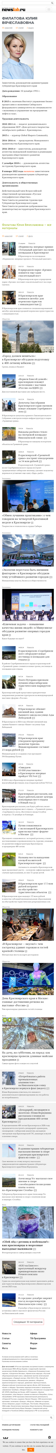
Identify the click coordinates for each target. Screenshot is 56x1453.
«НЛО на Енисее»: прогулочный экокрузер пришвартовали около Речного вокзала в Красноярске (24, 1271)
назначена (29, 171)
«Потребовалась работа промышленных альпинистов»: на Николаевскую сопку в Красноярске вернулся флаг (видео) (25, 1082)
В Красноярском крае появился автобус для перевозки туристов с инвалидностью (31, 300)
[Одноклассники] (50, 1438)
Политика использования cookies (15, 1361)
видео (31, 28)
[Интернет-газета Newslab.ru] (13, 9)
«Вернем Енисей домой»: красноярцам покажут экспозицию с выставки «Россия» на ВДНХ (33, 383)
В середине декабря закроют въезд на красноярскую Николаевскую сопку (35, 1301)
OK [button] (30, 1449)
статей (21, 28)
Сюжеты (6, 1343)
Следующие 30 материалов (28, 1321)
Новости (31, 243)
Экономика (6, 478)
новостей (8, 28)
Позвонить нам (36, 1430)
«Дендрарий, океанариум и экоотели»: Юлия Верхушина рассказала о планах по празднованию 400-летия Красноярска (26, 1115)
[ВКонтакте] (24, 1438)
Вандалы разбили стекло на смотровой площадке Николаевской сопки (32, 434)
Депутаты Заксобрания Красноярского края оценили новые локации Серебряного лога (35, 407)
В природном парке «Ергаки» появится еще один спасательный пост (35, 272)
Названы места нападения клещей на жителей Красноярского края (33, 860)
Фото (4, 1016)
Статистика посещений (39, 1425)
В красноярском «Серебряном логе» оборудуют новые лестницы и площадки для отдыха (35, 655)
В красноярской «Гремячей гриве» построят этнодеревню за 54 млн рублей (35, 458)
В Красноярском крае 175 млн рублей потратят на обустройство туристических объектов (35, 888)
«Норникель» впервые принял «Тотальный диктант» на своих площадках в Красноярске (36, 249)
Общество (6, 319)
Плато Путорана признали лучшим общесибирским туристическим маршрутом (34, 684)
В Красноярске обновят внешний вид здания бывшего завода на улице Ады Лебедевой (36, 713)
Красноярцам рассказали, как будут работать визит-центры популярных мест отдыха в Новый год (35, 798)
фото (30, 236)
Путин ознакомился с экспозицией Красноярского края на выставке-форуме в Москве (35, 830)
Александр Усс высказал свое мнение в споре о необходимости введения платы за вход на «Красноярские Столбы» (27, 1184)
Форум (33, 1343)
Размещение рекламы (10, 1430)
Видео (33, 1348)
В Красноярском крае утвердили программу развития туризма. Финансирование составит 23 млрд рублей (25, 743)
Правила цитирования (11, 1425)
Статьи (5, 1338)
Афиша (33, 1333)
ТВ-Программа (38, 1338)
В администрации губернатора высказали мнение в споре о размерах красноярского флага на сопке (36, 1153)
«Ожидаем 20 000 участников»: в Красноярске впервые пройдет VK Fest (32, 772)
